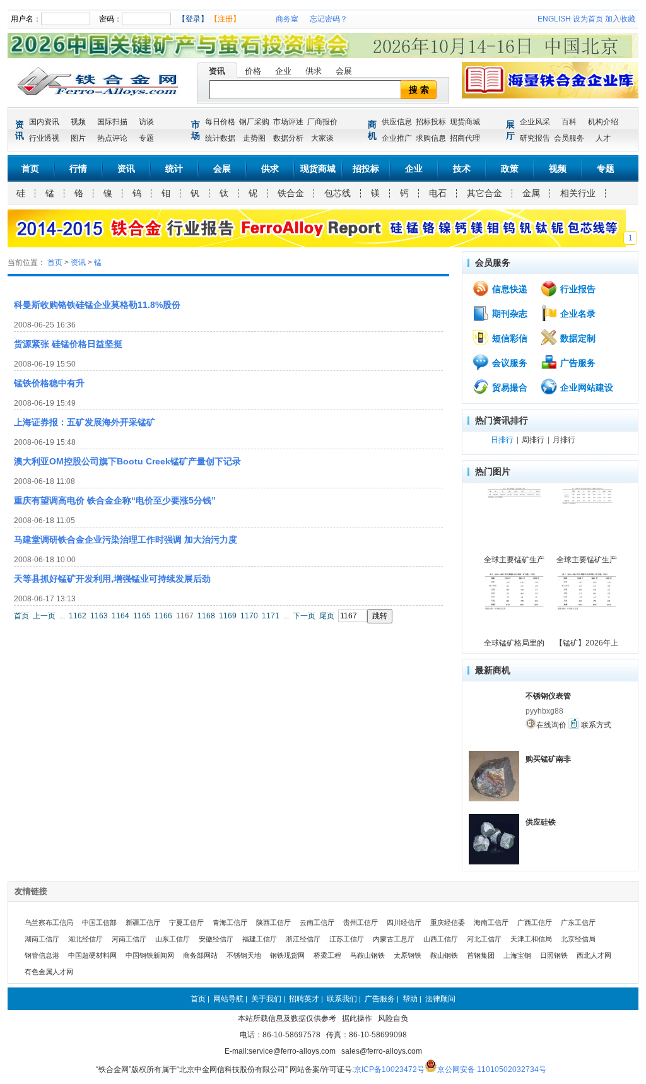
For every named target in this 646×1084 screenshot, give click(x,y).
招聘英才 (304, 998)
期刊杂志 (508, 314)
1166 (163, 615)
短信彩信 (508, 338)
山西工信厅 (440, 939)
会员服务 (569, 138)
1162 (77, 615)
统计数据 (220, 138)
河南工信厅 (129, 939)
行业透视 (44, 138)
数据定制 (577, 338)
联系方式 (595, 725)
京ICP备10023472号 (389, 1069)
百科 (569, 121)
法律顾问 (440, 998)
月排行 (564, 439)
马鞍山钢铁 (367, 955)
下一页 (304, 615)
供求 (313, 71)
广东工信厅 (578, 922)
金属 (531, 193)
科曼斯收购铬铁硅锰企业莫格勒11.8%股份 (97, 305)
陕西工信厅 (273, 922)
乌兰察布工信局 (49, 922)
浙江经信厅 (303, 939)
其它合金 (484, 193)
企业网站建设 (585, 387)
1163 (99, 615)
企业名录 (577, 314)
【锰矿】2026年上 (586, 643)
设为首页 (588, 19)
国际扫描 (112, 121)
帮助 (410, 998)
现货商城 (465, 121)
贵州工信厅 (360, 922)
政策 (510, 168)
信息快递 (508, 289)
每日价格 (220, 121)
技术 (462, 168)
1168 (206, 615)
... (62, 615)
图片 (78, 138)
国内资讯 (44, 121)
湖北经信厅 (85, 939)
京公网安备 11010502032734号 (491, 1069)
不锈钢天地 (243, 955)
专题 (146, 138)
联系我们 (342, 998)
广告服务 (577, 363)
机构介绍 (603, 121)
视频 (78, 121)
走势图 (254, 138)
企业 (283, 71)
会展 (344, 71)
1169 (228, 615)
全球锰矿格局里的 (514, 643)
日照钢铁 (554, 955)
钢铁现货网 (287, 955)
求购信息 (431, 138)
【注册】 (225, 19)
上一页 (44, 615)
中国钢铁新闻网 (150, 955)
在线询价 (551, 725)
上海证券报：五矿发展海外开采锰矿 (84, 422)
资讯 (217, 71)
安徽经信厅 (216, 939)
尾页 (326, 615)
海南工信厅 (491, 922)
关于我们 (266, 998)
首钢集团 (481, 955)
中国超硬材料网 (92, 955)
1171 (270, 615)
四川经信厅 (404, 922)
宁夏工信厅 (186, 922)
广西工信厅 (534, 922)
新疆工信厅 (143, 922)
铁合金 (291, 193)
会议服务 (508, 363)
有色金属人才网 (49, 971)
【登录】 (193, 19)
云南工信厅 (317, 922)
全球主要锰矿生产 (514, 559)
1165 (142, 615)
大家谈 (322, 138)
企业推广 (397, 138)
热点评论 (112, 138)
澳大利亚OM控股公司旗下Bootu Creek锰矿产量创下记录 (127, 461)
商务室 (287, 19)
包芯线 (337, 193)
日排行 (502, 439)
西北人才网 (594, 955)
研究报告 (535, 138)
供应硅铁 (541, 822)
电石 (438, 193)
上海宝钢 (517, 955)
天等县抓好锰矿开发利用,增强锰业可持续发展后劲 (112, 579)
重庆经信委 (447, 922)
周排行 (533, 439)
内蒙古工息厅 (393, 939)
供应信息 (397, 121)
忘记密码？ (329, 19)
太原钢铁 (407, 955)
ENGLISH (554, 19)
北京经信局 (578, 939)
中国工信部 (99, 922)
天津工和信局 (531, 939)
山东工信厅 (172, 939)
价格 (253, 71)
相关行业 (578, 193)
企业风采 (535, 121)
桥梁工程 (327, 955)
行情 (78, 168)
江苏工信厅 (346, 939)
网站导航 (228, 998)
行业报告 (577, 289)
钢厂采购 (254, 121)
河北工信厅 (484, 939)
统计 (174, 168)
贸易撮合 (508, 387)
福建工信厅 (259, 939)
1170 (249, 615)
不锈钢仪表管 (548, 696)
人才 (603, 138)
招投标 (366, 168)
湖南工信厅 (42, 939)
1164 (120, 615)
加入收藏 (620, 19)
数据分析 (288, 138)
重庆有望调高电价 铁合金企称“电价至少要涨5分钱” (115, 500)
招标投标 (431, 121)
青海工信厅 (230, 922)
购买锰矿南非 (548, 759)
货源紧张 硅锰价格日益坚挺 (68, 344)
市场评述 (288, 121)
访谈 (146, 121)
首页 (30, 168)
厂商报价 (322, 121)
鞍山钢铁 (444, 955)
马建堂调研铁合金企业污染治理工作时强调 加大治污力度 (125, 539)
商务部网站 (200, 955)
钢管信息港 (42, 955)
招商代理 (465, 138)
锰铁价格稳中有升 (49, 383)
